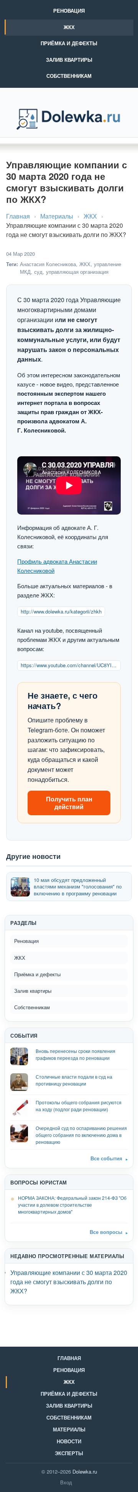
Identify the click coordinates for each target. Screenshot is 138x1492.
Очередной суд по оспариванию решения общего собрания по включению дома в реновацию (81, 1135)
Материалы (56, 216)
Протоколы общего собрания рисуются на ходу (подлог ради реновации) (79, 1105)
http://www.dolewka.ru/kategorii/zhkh (61, 611)
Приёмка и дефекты (69, 43)
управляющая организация (77, 271)
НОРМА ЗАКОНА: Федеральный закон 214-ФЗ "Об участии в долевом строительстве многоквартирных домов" (72, 1204)
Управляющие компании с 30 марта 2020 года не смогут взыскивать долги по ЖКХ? (68, 1281)
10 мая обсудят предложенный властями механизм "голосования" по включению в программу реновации (78, 887)
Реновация (69, 10)
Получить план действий (69, 803)
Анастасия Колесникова (48, 264)
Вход (66, 1482)
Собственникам (69, 75)
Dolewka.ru (84, 1471)
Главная (18, 216)
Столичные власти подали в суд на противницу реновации (74, 1080)
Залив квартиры (69, 59)
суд (38, 271)
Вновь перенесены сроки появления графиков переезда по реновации (75, 1054)
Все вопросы (106, 1231)
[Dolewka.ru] (69, 119)
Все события (106, 1158)
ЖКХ (69, 27)
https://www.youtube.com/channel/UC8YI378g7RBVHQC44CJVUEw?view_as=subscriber (71, 665)
